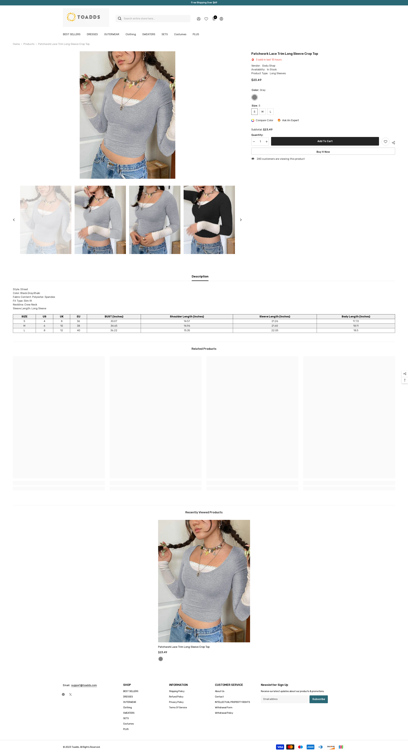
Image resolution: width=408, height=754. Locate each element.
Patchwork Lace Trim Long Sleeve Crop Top (184, 646)
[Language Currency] (221, 19)
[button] (13, 219)
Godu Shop (268, 65)
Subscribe (318, 699)
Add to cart (325, 141)
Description (200, 276)
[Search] (153, 18)
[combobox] (155, 18)
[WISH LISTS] (206, 18)
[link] (59, 483)
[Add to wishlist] (386, 142)
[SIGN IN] (198, 19)
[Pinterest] (63, 694)
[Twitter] (70, 694)
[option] (127, 115)
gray (160, 658)
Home (16, 44)
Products (28, 44)
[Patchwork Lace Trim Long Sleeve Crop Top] (204, 581)
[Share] (392, 142)
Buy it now (323, 151)
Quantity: (257, 134)
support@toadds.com (84, 685)
